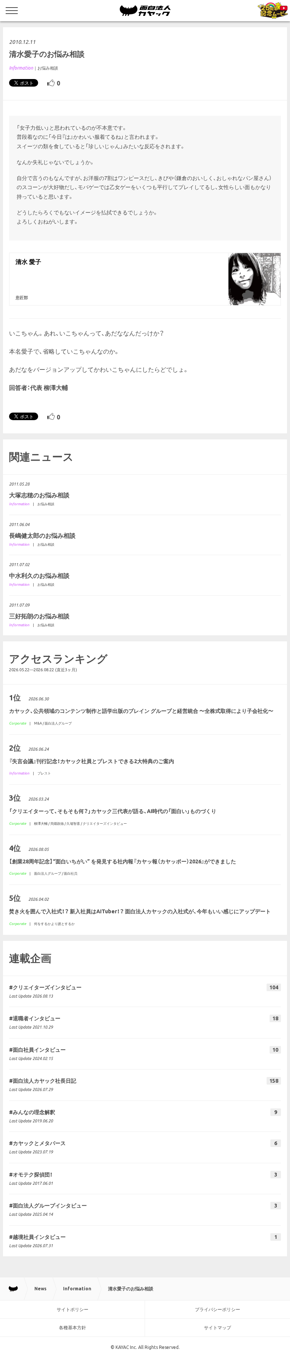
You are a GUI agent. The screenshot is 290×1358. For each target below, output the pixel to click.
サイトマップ (217, 1327)
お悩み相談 (47, 68)
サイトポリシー (72, 1309)
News (40, 1288)
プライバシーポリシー (217, 1309)
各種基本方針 (72, 1327)
